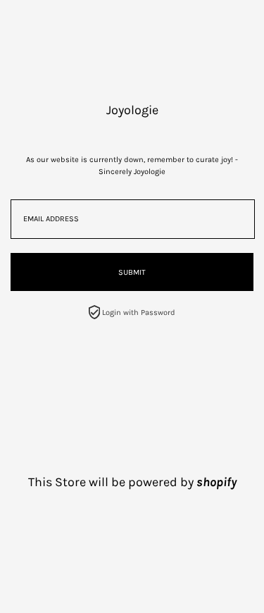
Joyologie (132, 110)
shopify (216, 482)
